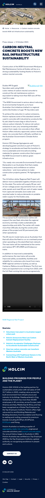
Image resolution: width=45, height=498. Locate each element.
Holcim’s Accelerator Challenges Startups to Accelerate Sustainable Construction (23, 344)
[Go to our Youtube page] (10, 462)
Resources (15, 28)
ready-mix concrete (20, 429)
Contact (13, 479)
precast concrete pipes (31, 431)
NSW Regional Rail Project (13, 320)
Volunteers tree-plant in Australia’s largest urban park (23, 333)
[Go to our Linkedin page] (5, 462)
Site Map (5, 479)
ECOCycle (7, 422)
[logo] (8, 4)
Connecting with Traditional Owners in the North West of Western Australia (23, 356)
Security (27, 479)
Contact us (12, 454)
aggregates (7, 429)
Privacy (35, 479)
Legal (20, 479)
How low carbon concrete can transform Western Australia (22, 350)
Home (7, 28)
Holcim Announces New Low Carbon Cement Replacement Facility (21, 339)
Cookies (5, 482)
